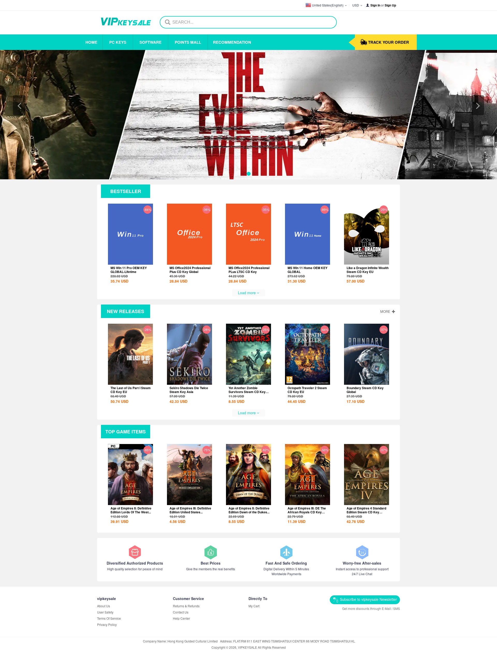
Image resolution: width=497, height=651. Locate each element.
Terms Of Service (109, 618)
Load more (247, 292)
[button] (19, 105)
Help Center (181, 618)
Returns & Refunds (186, 606)
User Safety (105, 612)
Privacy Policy (107, 624)
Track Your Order (388, 42)
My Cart (253, 606)
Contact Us (180, 612)
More (385, 311)
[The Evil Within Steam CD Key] (248, 114)
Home (91, 42)
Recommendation (232, 42)
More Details (130, 260)
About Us (103, 606)
